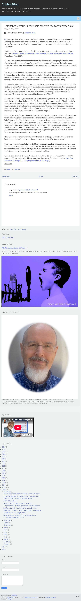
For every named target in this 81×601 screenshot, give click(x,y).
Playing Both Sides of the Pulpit (37, 161)
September (7, 525)
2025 (3, 449)
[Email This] (5, 164)
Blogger (10, 599)
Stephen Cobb (30, 33)
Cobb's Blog (10, 4)
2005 (3, 549)
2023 (3, 454)
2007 (3, 490)
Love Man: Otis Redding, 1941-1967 (14, 513)
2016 (3, 468)
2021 (3, 459)
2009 (3, 485)
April (5, 537)
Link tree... (26, 11)
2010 (3, 483)
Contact (17, 9)
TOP (78, 596)
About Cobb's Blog (7, 237)
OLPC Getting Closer (10, 501)
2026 (3, 447)
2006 (3, 547)
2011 (3, 480)
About (10, 9)
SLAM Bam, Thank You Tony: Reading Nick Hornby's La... (22, 510)
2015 (3, 471)
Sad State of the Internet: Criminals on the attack (19, 515)
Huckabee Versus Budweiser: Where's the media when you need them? (39, 27)
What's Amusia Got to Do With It (14, 248)
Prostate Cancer (41, 9)
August (6, 527)
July (5, 530)
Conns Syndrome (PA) (58, 9)
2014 (3, 473)
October (6, 523)
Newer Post (6, 176)
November (7, 520)
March (6, 539)
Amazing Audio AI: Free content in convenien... (21, 496)
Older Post (75, 176)
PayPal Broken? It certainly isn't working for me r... (20, 508)
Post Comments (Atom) (18, 229)
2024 (3, 452)
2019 (3, 464)
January (6, 544)
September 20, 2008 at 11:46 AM (28, 190)
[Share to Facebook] (11, 164)
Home (4, 9)
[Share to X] (9, 164)
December (7, 492)
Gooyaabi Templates (51, 597)
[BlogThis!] (7, 164)
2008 (3, 487)
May (5, 535)
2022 (3, 456)
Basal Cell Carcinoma (10, 11)
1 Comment (17, 169)
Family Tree (27, 9)
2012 (3, 478)
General (8, 169)
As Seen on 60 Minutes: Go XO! (13, 517)
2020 (3, 461)
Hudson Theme (10, 597)
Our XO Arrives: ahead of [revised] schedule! (18, 498)
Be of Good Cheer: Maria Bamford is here (17, 503)
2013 (3, 475)
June (5, 532)
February (7, 542)
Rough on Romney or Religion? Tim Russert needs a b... (22, 506)
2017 (3, 466)
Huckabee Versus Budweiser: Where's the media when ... (22, 494)
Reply (11, 195)
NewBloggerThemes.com (31, 597)
